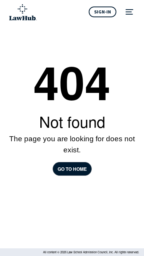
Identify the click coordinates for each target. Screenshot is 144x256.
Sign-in (102, 12)
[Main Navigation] (130, 12)
